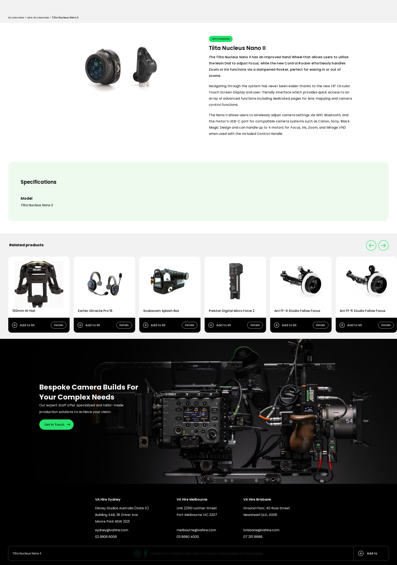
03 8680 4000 (188, 536)
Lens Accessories (38, 17)
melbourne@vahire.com (196, 530)
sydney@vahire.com (111, 530)
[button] (383, 245)
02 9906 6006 (106, 536)
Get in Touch (54, 425)
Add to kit (372, 556)
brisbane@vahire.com (261, 530)
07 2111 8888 (252, 536)
